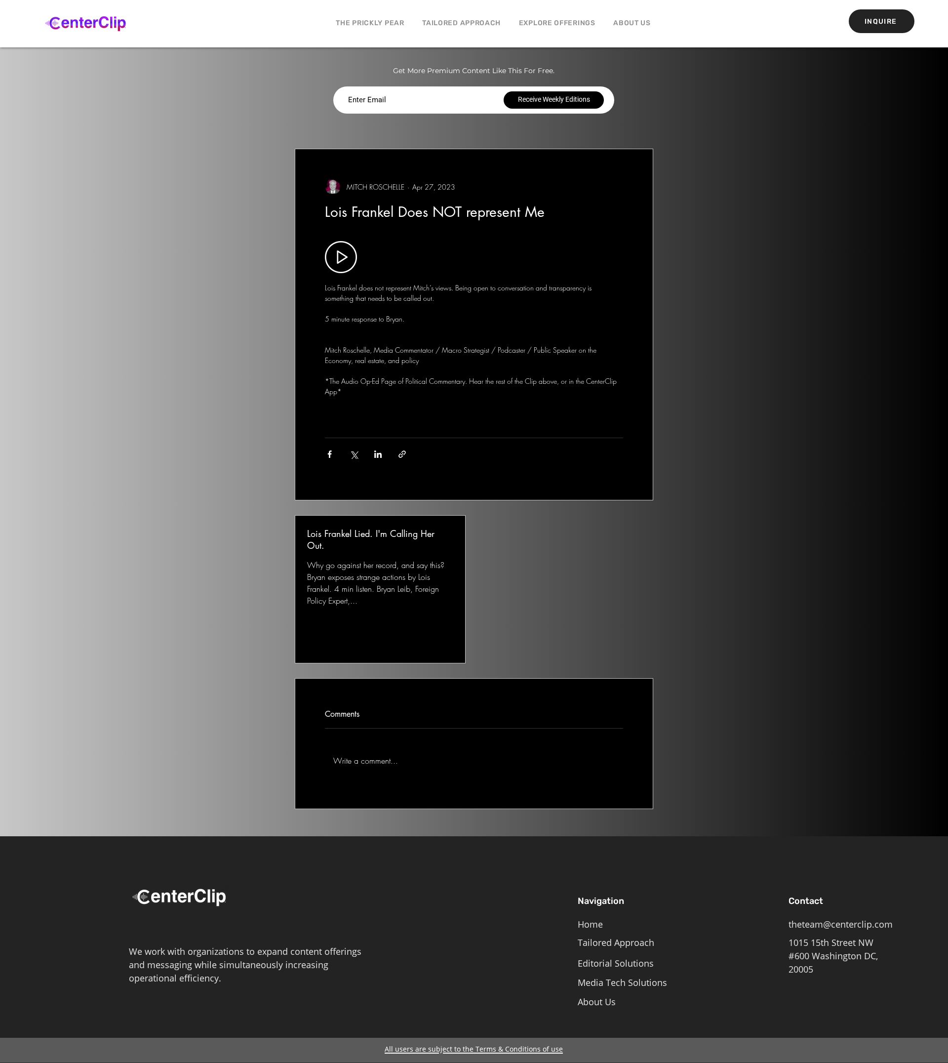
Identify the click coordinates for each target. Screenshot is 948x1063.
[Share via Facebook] (329, 454)
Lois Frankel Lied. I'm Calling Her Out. (370, 539)
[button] (557, 23)
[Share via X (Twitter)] (353, 454)
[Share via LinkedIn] (378, 454)
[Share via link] (402, 454)
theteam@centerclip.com (841, 924)
